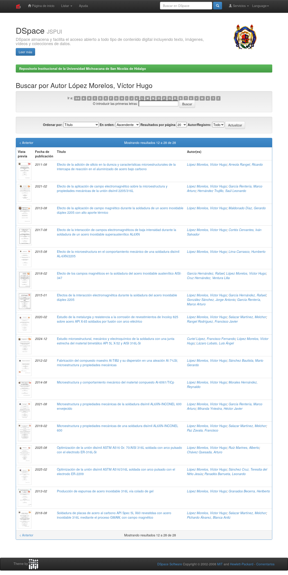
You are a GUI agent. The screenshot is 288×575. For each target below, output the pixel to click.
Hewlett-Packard (241, 564)
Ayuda (83, 5)
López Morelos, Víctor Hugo (207, 164)
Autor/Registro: (199, 124)
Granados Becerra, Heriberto (249, 491)
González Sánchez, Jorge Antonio (211, 299)
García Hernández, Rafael (205, 273)
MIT (220, 564)
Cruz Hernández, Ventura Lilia (208, 277)
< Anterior (26, 142)
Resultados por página (158, 124)
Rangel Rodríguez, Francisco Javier (212, 321)
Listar (65, 5)
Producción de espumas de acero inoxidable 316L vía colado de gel (105, 491)
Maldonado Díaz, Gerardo (247, 208)
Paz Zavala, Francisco (202, 430)
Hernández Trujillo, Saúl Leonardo (222, 190)
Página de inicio (42, 5)
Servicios (239, 5)
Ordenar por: (53, 124)
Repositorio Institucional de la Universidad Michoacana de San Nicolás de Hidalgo (82, 68)
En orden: (107, 124)
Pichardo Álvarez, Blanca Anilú (208, 517)
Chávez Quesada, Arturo (204, 452)
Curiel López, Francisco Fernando (211, 338)
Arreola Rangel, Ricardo (246, 164)
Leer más (25, 52)
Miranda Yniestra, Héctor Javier (220, 408)
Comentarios (265, 564)
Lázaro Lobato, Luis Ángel (215, 343)
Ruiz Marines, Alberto (244, 447)
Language (259, 5)
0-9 (77, 98)
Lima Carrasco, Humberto (247, 251)
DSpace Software (169, 564)
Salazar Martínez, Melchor (247, 317)
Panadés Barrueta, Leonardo (225, 473)
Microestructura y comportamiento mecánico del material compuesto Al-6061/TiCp (115, 382)
